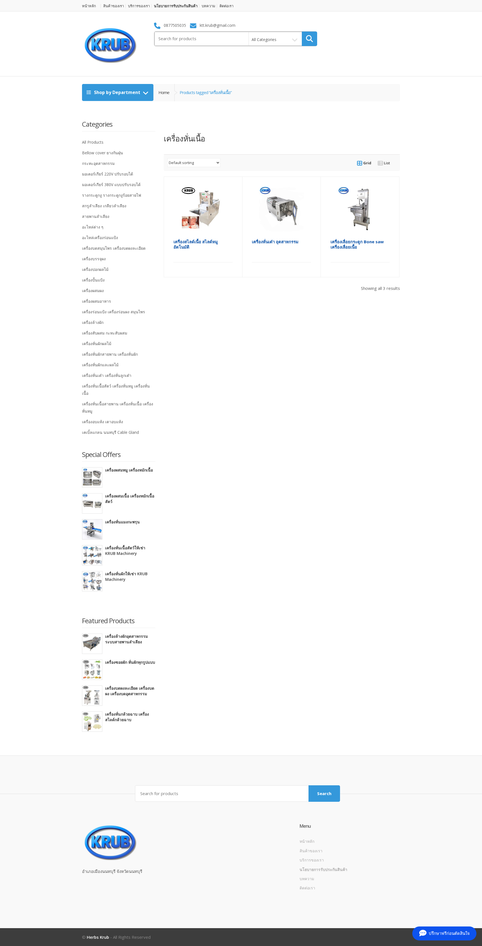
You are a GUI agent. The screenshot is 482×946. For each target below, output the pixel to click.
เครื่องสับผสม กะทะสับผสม (104, 333)
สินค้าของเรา (113, 6)
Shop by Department (117, 92)
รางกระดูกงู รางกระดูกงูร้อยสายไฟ (111, 195)
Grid (366, 162)
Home (163, 92)
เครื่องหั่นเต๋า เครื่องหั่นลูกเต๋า (106, 375)
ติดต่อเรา (226, 6)
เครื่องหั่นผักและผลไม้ (100, 364)
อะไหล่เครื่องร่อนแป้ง (100, 237)
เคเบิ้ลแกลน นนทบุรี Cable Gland (110, 432)
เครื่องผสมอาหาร (96, 301)
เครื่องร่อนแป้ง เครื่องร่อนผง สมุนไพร (113, 311)
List (386, 162)
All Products (92, 142)
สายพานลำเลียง (95, 216)
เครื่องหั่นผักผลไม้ (96, 343)
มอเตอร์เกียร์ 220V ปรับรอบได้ (107, 174)
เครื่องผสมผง (93, 290)
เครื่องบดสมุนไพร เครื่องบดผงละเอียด (114, 248)
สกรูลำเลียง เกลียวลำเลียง (104, 205)
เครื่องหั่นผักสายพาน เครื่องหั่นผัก (110, 354)
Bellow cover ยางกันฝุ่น (102, 152)
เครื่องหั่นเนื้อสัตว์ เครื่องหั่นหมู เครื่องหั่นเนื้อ (116, 389)
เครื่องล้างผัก (92, 322)
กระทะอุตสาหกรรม (98, 163)
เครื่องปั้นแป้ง (93, 280)
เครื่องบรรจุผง (94, 258)
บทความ (208, 6)
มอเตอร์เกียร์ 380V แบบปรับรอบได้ (111, 184)
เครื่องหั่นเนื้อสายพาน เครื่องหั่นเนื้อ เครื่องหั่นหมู (117, 407)
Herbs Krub (98, 937)
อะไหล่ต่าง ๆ (92, 227)
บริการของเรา (139, 6)
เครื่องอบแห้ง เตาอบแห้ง (102, 421)
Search (324, 793)
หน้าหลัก (89, 6)
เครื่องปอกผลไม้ (95, 269)
